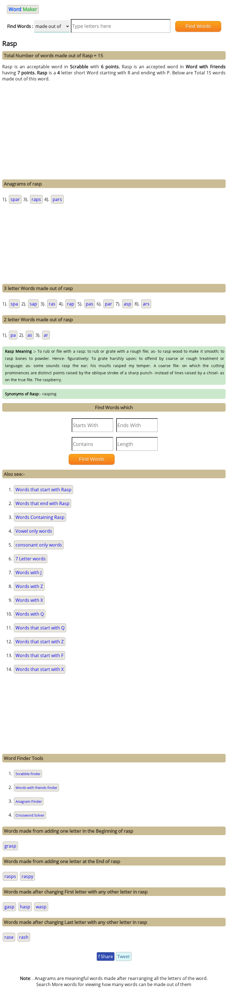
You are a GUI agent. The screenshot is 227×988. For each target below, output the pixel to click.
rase (9, 937)
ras (52, 304)
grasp (10, 846)
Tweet (123, 956)
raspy (27, 876)
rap (70, 304)
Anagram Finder (29, 801)
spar (15, 199)
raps (36, 199)
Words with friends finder (36, 787)
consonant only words (39, 545)
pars (57, 199)
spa (14, 304)
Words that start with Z (40, 642)
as (29, 335)
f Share (105, 956)
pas (89, 304)
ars (146, 304)
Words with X (29, 600)
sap (33, 304)
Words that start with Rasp (43, 490)
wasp (41, 907)
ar (46, 335)
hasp (25, 907)
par (108, 304)
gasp (9, 907)
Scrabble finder (28, 773)
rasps (10, 876)
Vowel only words (34, 531)
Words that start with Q (40, 628)
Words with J (29, 572)
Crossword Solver (30, 815)
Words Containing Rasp (40, 517)
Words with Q (30, 614)
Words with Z (29, 586)
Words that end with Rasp (42, 503)
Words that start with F (39, 655)
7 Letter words (31, 559)
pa (13, 335)
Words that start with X (40, 669)
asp (127, 304)
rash (24, 937)
